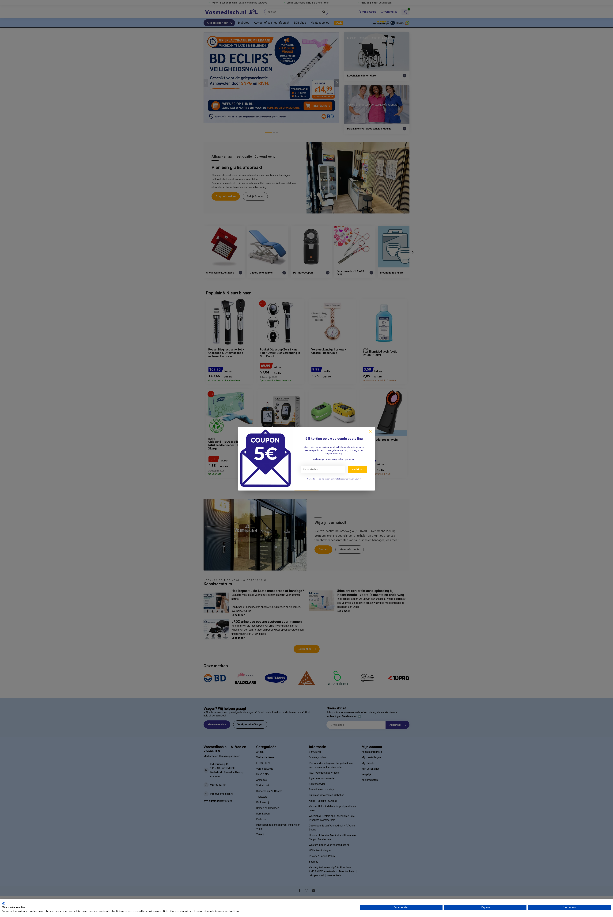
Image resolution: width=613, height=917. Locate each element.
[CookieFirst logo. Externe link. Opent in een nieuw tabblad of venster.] (3, 903)
